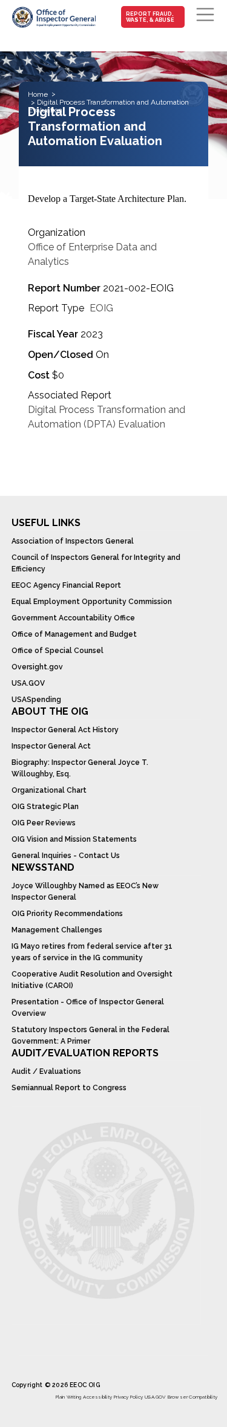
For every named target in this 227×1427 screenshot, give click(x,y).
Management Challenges (57, 930)
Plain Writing (69, 1397)
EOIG (101, 308)
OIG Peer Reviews (44, 823)
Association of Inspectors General (73, 541)
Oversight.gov (37, 667)
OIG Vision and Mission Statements (74, 839)
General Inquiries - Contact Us (66, 855)
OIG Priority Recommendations (67, 913)
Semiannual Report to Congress (69, 1088)
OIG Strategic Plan (45, 806)
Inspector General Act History (65, 730)
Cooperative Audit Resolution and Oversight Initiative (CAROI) (92, 980)
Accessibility (97, 1397)
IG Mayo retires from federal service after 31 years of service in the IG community (92, 952)
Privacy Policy (128, 1397)
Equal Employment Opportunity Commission (92, 601)
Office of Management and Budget (74, 634)
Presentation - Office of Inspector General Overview (88, 1008)
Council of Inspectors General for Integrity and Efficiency (96, 563)
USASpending (36, 699)
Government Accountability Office (73, 618)
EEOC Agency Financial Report (66, 585)
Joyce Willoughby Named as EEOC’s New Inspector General (85, 892)
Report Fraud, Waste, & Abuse (150, 17)
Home (38, 94)
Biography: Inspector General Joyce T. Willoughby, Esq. (80, 768)
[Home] (53, 17)
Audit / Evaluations (46, 1071)
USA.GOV (28, 683)
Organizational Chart (49, 790)
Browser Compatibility (192, 1397)
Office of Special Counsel (58, 650)
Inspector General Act (51, 746)
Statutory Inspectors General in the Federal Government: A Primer (90, 1035)
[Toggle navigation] (205, 14)
